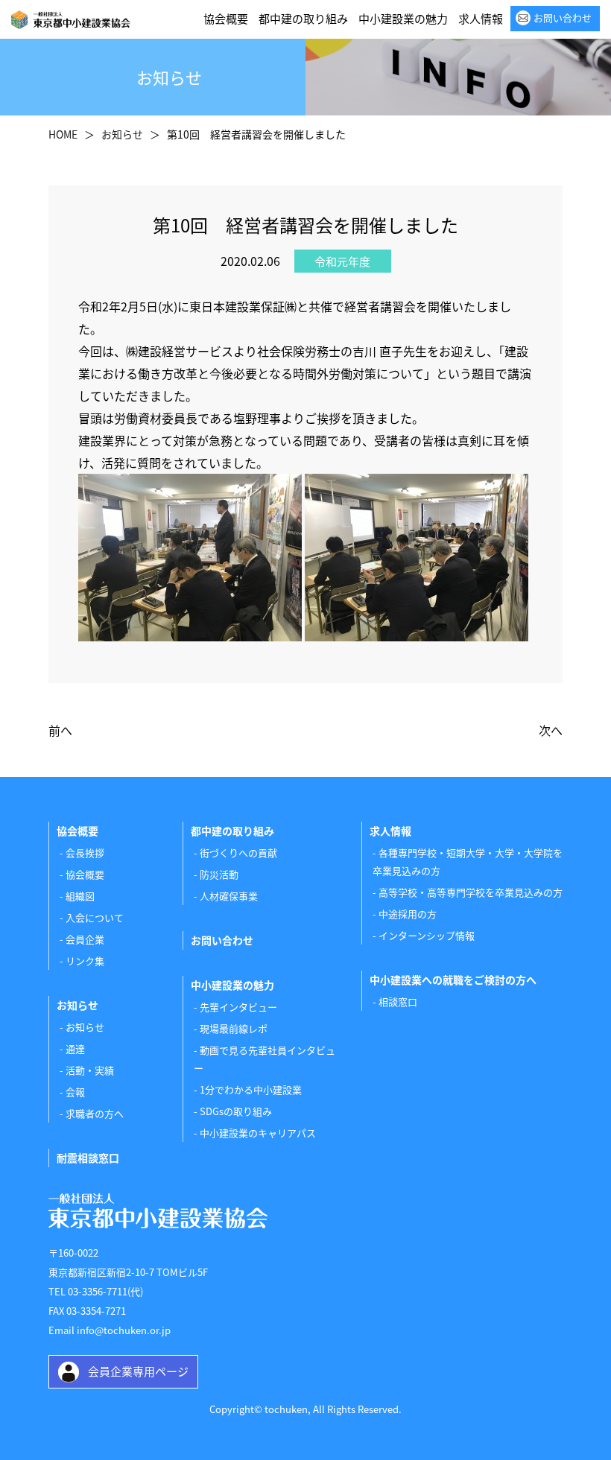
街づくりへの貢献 (238, 852)
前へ (60, 730)
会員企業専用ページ (138, 1371)
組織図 (80, 896)
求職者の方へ (95, 1113)
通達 (75, 1048)
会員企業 (85, 939)
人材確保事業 (229, 896)
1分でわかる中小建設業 (251, 1089)
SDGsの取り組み (236, 1111)
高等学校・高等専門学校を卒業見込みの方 (471, 892)
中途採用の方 (408, 914)
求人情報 (480, 18)
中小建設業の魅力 (403, 18)
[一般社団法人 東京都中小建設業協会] (70, 18)
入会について (95, 917)
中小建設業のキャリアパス (258, 1133)
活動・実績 (90, 1070)
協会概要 (225, 18)
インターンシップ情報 (427, 935)
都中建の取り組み (303, 18)
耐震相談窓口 (88, 1157)
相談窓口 (398, 1001)
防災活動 (219, 874)
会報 (75, 1092)
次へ (551, 730)
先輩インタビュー (238, 1007)
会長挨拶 (85, 852)
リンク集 (85, 960)
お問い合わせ (563, 17)
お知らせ (85, 1027)
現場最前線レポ (233, 1028)
